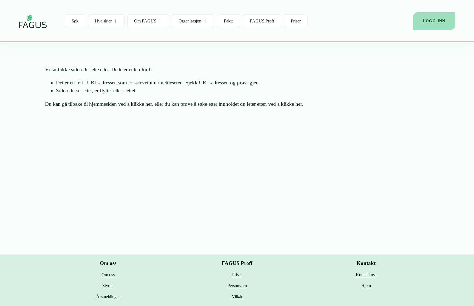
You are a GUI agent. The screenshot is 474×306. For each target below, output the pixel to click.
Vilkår (237, 296)
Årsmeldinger (108, 296)
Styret (108, 285)
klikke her (141, 104)
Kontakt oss (366, 274)
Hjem (366, 285)
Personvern (237, 285)
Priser (296, 21)
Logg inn (434, 21)
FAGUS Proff (262, 21)
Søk (75, 21)
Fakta (228, 21)
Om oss (108, 274)
